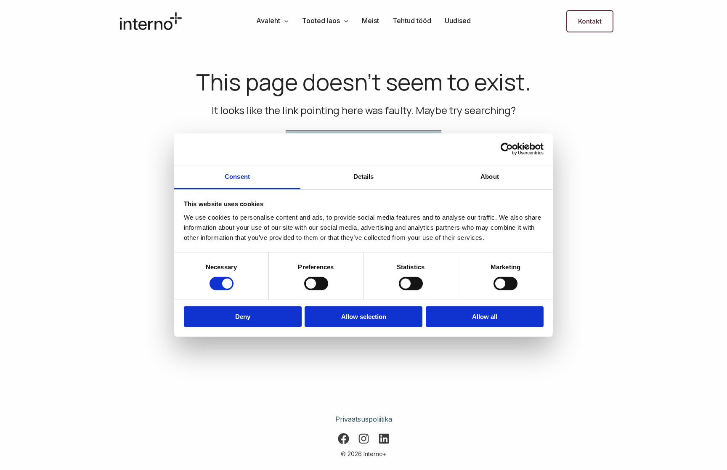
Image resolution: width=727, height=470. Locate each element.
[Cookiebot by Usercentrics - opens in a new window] (507, 149)
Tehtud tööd (412, 20)
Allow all (484, 316)
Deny (242, 316)
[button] (284, 20)
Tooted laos (321, 20)
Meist (370, 20)
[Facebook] (343, 438)
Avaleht (268, 20)
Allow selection (363, 316)
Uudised (458, 20)
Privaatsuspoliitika (363, 419)
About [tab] (489, 176)
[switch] (316, 283)
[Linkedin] (384, 438)
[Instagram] (363, 438)
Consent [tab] (237, 176)
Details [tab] (363, 176)
